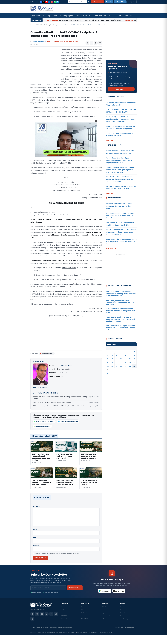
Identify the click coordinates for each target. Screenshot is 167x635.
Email (35, 537)
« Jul (107, 373)
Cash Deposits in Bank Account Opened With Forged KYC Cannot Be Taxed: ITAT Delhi (121, 241)
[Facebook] (41, 2)
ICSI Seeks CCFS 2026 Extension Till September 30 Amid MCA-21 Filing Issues (119, 206)
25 (112, 366)
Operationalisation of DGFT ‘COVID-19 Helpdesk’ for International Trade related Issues (65, 34)
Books (110, 2)
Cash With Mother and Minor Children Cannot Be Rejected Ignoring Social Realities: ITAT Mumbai (120, 169)
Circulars (103, 610)
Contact (122, 616)
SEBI (114, 16)
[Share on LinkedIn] (91, 43)
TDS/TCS (64, 616)
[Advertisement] (44, 68)
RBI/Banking (84, 613)
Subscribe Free (74, 588)
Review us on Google (43, 426)
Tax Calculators (105, 619)
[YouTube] (46, 2)
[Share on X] (87, 43)
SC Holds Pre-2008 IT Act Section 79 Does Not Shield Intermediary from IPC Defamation (51, 20)
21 (125, 362)
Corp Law (128, 16)
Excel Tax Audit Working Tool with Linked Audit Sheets (52, 402)
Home (33, 16)
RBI (110, 16)
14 (125, 359)
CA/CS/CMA (85, 619)
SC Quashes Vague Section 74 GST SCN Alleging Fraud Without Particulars (59, 406)
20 (121, 362)
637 (65, 377)
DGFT (105, 16)
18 (112, 362)
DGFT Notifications (47, 354)
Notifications (104, 607)
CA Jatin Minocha (39, 42)
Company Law (68, 16)
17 (108, 362)
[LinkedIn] (49, 2)
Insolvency (84, 616)
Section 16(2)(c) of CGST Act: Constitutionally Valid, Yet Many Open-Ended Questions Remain (121, 119)
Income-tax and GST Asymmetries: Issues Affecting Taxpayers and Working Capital (60, 398)
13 (121, 359)
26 (117, 366)
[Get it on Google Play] (104, 591)
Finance (120, 16)
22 (130, 362)
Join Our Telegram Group (69, 421)
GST (90, 16)
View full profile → (40, 387)
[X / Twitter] (43, 2)
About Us (123, 607)
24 (108, 366)
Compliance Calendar (108, 616)
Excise (77, 16)
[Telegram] (57, 2)
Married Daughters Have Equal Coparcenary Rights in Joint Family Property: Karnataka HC (119, 160)
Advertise (123, 613)
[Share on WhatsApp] (96, 43)
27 (121, 366)
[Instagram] (52, 2)
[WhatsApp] (55, 2)
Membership (124, 619)
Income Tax (40, 16)
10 (108, 359)
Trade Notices (73, 41)
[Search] (88, 1)
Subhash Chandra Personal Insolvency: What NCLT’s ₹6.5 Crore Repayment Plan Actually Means (121, 232)
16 (134, 359)
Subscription (98, 2)
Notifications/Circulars (48, 25)
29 (130, 366)
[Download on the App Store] (118, 591)
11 (112, 359)
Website (36, 545)
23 (134, 362)
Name (35, 529)
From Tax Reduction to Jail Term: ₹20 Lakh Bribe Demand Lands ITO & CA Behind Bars (120, 215)
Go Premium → (121, 89)
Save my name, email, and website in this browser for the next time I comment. (58, 553)
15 (130, 359)
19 (116, 362)
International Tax (66, 619)
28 (125, 366)
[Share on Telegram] (100, 43)
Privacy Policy (119, 627)
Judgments (104, 613)
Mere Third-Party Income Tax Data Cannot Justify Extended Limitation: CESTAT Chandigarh (119, 179)
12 (116, 359)
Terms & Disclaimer (131, 627)
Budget (48, 16)
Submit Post (121, 2)
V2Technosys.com (66, 627)
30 (134, 366)
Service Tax (57, 16)
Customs (84, 16)
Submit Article (124, 610)
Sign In (132, 2)
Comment (37, 506)
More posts (110, 140)
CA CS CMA (98, 16)
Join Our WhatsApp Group (45, 421)
